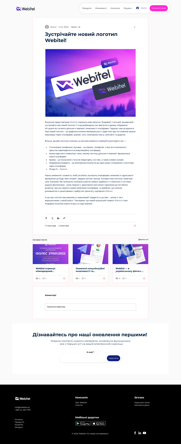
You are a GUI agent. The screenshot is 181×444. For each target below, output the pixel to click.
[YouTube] (144, 433)
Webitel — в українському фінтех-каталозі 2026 (129, 270)
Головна (19, 419)
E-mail (90, 352)
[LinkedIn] (140, 433)
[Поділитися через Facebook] (46, 218)
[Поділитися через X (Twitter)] (52, 218)
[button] (142, 402)
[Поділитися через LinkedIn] (58, 218)
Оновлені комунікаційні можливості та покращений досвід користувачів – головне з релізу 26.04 (90, 270)
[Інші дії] (134, 26)
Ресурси (19, 427)
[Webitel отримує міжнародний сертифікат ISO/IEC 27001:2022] (50, 254)
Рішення (19, 424)
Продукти (19, 422)
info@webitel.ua (22, 407)
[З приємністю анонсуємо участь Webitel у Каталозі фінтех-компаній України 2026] (130, 254)
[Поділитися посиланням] (64, 218)
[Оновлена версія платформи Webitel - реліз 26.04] (90, 254)
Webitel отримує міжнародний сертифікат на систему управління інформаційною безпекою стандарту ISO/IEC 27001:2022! (50, 270)
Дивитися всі (143, 239)
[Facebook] (135, 433)
